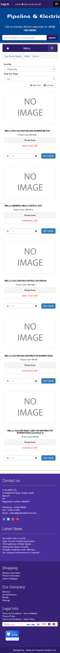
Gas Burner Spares (13, 56)
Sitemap (6, 600)
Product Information (11, 575)
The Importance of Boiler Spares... (17, 543)
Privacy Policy (8, 616)
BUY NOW (48, 155)
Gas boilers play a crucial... (14, 538)
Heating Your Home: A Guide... (16, 546)
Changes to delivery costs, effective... (19, 549)
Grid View (36, 85)
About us (6, 591)
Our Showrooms (9, 594)
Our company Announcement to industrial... (21, 552)
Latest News (12, 528)
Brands (5, 597)
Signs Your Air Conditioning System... (19, 541)
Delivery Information (11, 572)
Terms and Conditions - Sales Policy (18, 619)
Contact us (11, 480)
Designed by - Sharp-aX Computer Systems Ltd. (34, 650)
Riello (26, 56)
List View (50, 85)
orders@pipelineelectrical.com (23, 512)
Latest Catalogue (9, 578)
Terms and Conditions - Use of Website (19, 613)
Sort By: (8, 64)
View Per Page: (11, 73)
